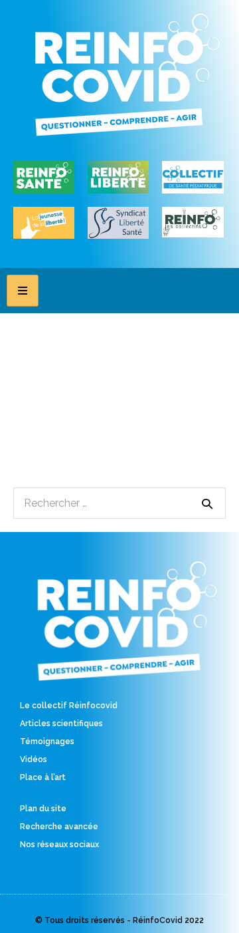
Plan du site (43, 808)
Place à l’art (43, 777)
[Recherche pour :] (119, 503)
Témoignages (47, 741)
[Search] (207, 503)
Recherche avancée (59, 826)
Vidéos (33, 759)
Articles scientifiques (61, 723)
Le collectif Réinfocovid (69, 705)
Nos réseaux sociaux (59, 844)
